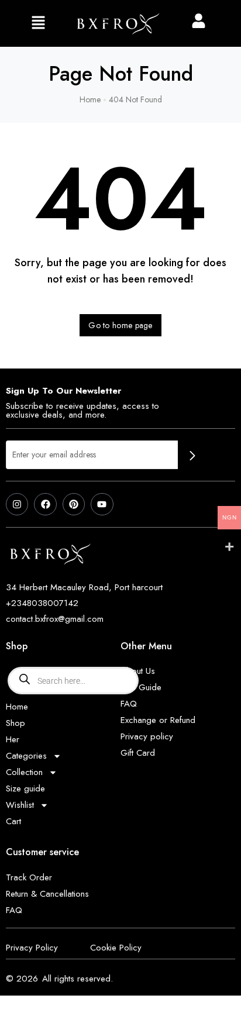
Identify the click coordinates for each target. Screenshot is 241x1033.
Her (12, 739)
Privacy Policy (32, 947)
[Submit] (193, 456)
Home (17, 706)
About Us (137, 671)
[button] (38, 23)
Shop (15, 723)
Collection (24, 772)
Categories (26, 756)
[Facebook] (45, 504)
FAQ (128, 704)
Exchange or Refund (157, 720)
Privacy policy (146, 736)
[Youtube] (102, 504)
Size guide (25, 788)
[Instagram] (17, 504)
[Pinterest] (74, 504)
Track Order (29, 877)
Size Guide (140, 687)
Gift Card (137, 753)
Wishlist (20, 805)
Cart (13, 821)
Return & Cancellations (47, 894)
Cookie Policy (116, 947)
